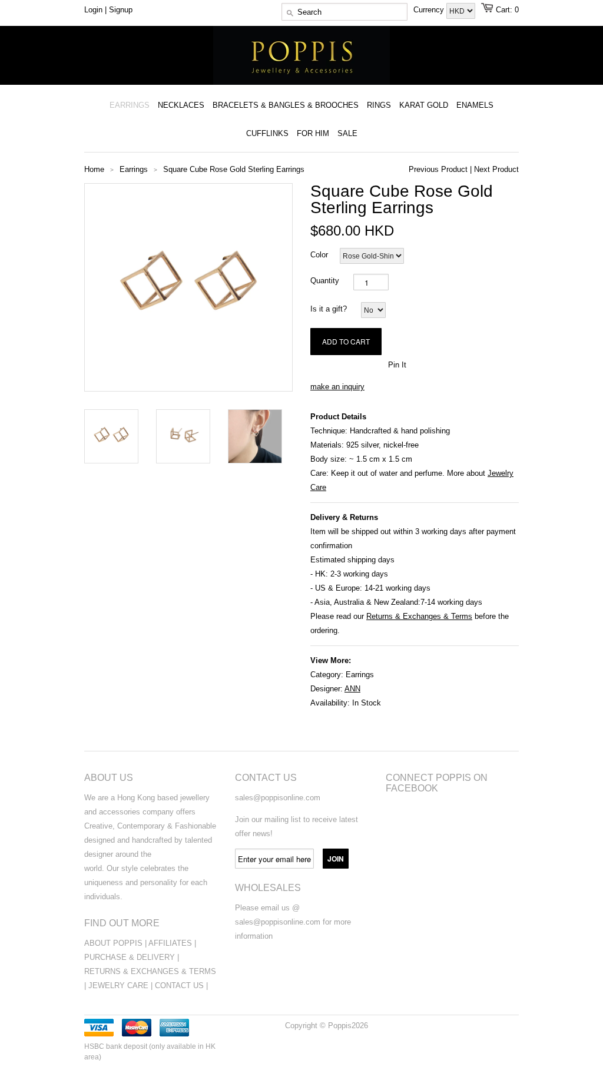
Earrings (360, 674)
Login (93, 9)
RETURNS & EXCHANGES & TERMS (150, 971)
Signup (120, 9)
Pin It (397, 364)
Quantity (324, 280)
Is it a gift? (328, 308)
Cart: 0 (507, 9)
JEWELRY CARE (119, 985)
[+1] (372, 364)
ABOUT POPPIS (113, 943)
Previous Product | (440, 169)
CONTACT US (180, 985)
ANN (352, 688)
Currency (429, 9)
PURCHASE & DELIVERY (129, 957)
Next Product (496, 169)
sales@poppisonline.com (277, 797)
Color (319, 254)
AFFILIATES (170, 943)
